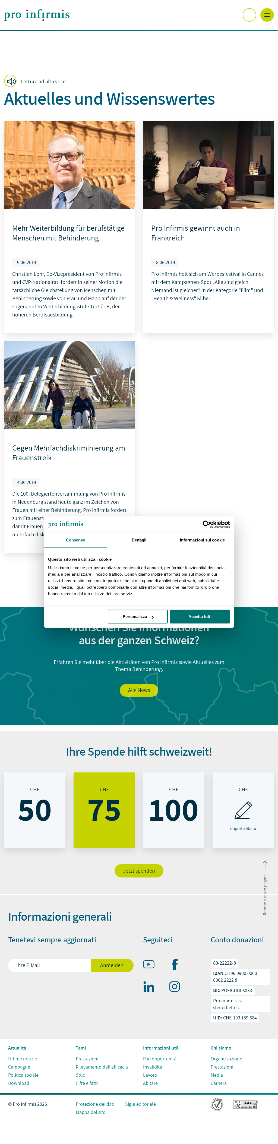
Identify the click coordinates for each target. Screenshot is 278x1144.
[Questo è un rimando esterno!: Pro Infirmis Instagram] (177, 987)
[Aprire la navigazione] (267, 15)
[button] (36, 81)
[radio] (34, 810)
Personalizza (135, 616)
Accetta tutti (199, 616)
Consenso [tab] (76, 540)
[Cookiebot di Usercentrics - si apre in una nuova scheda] (206, 524)
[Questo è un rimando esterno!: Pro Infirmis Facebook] (177, 965)
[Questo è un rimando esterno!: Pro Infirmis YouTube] (151, 965)
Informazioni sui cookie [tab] (202, 540)
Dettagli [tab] (139, 540)
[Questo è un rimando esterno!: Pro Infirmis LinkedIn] (151, 987)
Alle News (139, 690)
